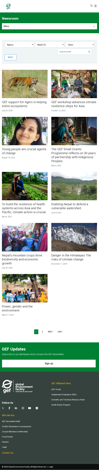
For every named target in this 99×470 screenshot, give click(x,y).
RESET (10, 57)
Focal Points (7, 436)
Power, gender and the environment (17, 308)
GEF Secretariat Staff (11, 421)
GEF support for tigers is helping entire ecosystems (24, 104)
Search (91, 6)
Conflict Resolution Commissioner (16, 426)
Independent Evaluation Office (64, 394)
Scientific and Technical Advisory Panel (68, 399)
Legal (4, 447)
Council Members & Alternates (15, 431)
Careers (5, 441)
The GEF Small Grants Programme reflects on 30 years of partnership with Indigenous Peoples (73, 155)
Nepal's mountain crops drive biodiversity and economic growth (22, 259)
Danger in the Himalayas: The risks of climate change (71, 257)
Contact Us (7, 453)
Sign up (49, 363)
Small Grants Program (60, 404)
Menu (6, 26)
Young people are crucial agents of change (24, 151)
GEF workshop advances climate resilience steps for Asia (73, 104)
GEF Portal (56, 389)
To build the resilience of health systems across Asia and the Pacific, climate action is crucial (24, 208)
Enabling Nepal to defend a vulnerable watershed (69, 206)
